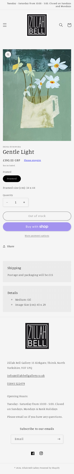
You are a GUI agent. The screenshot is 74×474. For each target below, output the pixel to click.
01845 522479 (16, 383)
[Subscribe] (59, 439)
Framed (14, 179)
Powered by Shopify (50, 468)
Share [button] (10, 246)
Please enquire (32, 160)
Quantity (8, 195)
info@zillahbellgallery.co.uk (26, 375)
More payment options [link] (37, 235)
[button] (5, 25)
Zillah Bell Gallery (31, 468)
